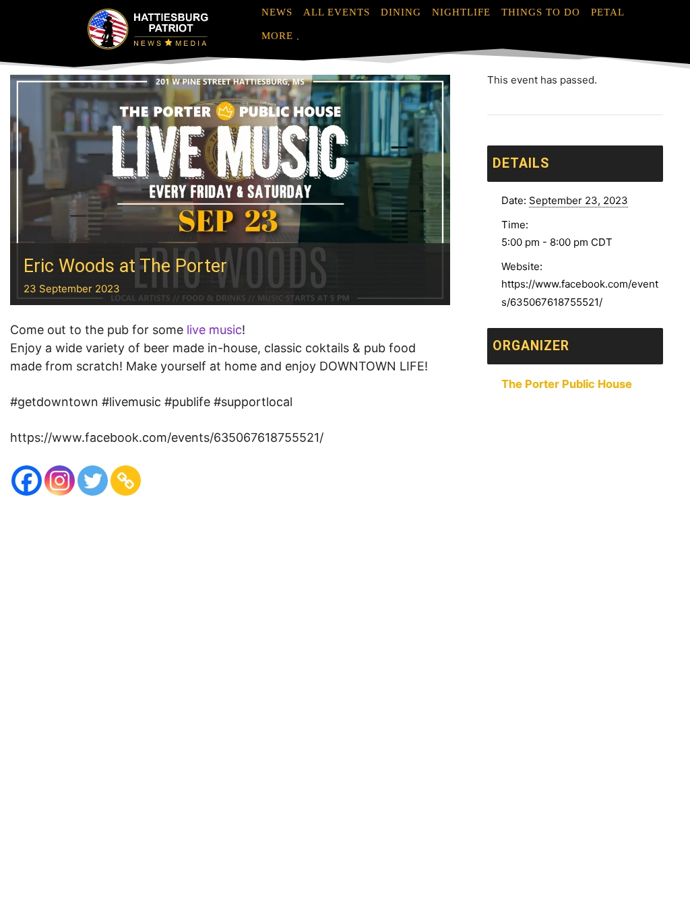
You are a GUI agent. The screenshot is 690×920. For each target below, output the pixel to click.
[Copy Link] (126, 480)
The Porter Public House (566, 384)
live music (214, 330)
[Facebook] (26, 480)
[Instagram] (59, 480)
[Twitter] (92, 480)
